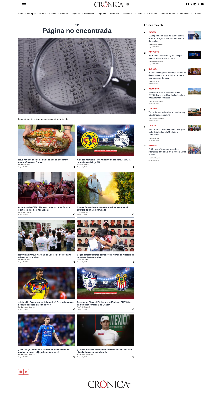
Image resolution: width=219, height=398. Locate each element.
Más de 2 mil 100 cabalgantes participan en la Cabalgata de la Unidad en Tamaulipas (167, 132)
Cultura (138, 13)
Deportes (102, 13)
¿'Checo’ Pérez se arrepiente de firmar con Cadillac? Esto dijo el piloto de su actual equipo (104, 350)
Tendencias (184, 13)
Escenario (127, 13)
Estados (64, 13)
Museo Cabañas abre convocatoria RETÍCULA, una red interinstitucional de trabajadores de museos (167, 95)
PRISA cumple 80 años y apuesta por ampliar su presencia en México (165, 57)
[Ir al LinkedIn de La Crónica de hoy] (194, 4)
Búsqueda (199, 13)
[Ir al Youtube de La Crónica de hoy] (202, 4)
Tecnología (89, 13)
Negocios (75, 13)
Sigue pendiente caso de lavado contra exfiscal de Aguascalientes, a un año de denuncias (166, 38)
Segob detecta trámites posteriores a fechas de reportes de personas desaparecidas (105, 256)
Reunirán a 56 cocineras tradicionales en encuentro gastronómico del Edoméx (43, 161)
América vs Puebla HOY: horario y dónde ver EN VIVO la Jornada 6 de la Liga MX (104, 161)
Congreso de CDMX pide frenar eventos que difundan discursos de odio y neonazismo (44, 208)
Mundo (42, 13)
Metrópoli (31, 13)
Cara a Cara (151, 13)
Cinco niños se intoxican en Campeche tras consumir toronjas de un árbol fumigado (103, 208)
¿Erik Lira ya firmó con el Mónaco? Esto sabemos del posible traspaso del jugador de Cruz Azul (43, 350)
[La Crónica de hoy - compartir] (74, 167)
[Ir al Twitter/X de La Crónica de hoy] (198, 4)
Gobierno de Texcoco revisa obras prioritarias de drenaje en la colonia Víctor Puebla (167, 152)
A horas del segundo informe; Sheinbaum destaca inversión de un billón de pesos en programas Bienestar (167, 75)
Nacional (19, 13)
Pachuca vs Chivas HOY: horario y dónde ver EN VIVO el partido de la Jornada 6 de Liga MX (104, 303)
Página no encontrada (77, 30)
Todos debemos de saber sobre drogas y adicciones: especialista (167, 113)
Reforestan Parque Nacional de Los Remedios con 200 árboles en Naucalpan (44, 256)
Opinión (53, 13)
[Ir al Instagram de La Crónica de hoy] (191, 4)
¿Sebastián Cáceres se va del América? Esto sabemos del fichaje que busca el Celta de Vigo (46, 303)
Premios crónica (168, 13)
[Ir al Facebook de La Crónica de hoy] (187, 4)
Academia (114, 13)
